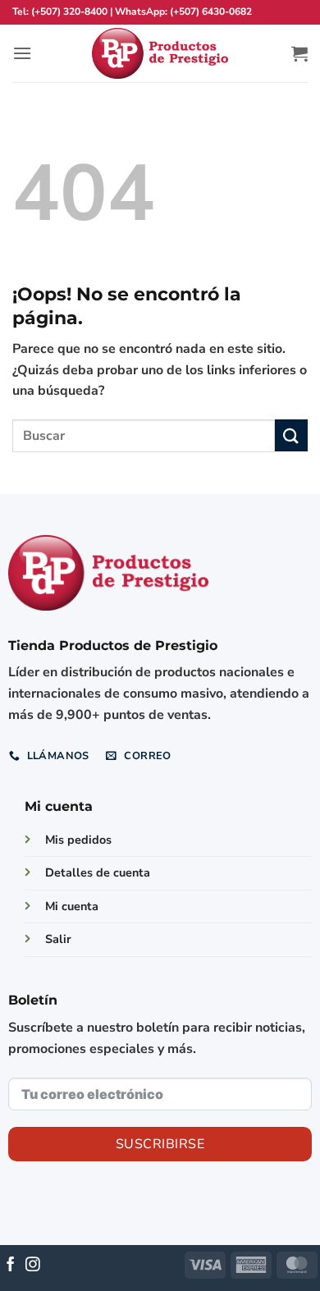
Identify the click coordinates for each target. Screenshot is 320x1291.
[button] (22, 53)
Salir (58, 939)
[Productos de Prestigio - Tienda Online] (160, 54)
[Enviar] (291, 435)
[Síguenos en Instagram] (32, 1265)
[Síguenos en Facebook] (10, 1265)
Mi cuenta (71, 906)
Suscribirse (160, 1144)
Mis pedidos (78, 839)
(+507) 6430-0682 (211, 11)
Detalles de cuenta (97, 872)
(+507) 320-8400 (69, 11)
